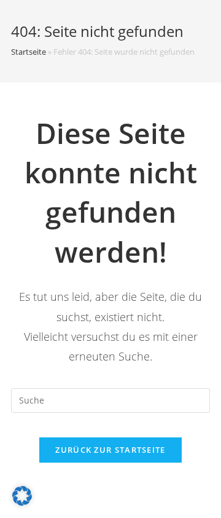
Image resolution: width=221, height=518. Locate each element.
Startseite (28, 51)
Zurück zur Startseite (110, 449)
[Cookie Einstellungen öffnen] (22, 502)
